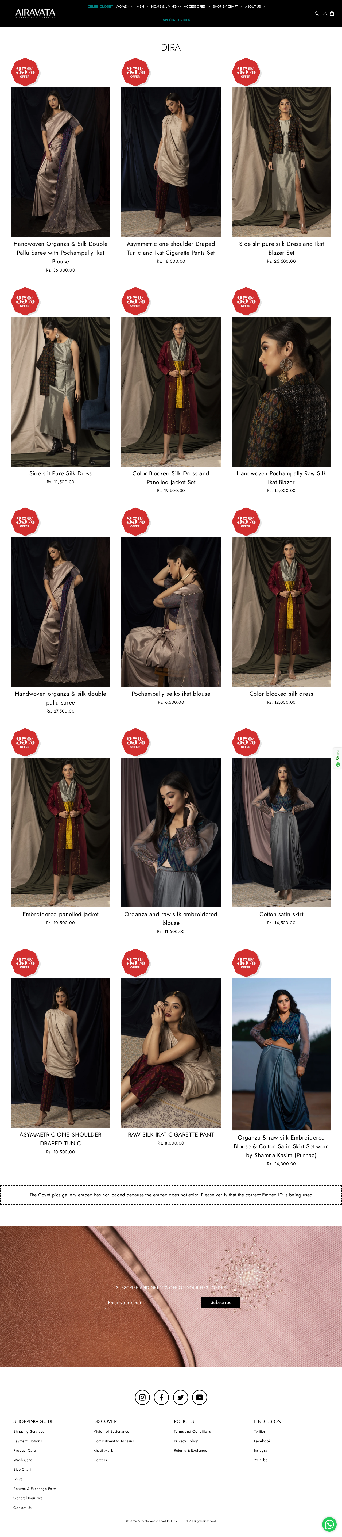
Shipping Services (28, 1431)
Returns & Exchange (190, 1450)
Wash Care (22, 1460)
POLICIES (184, 1421)
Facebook (262, 1441)
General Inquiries (28, 1498)
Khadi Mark (103, 1450)
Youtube (260, 1460)
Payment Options (27, 1441)
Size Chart (22, 1469)
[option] (60, 162)
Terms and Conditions (192, 1431)
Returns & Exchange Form (35, 1488)
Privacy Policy (186, 1441)
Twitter (259, 1431)
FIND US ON (268, 1421)
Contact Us (22, 1507)
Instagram (262, 1450)
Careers (100, 1460)
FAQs (17, 1479)
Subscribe (221, 1302)
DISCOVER (105, 1421)
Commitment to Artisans (114, 1441)
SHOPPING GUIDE (33, 1421)
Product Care (24, 1450)
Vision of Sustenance (111, 1431)
